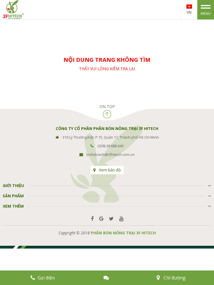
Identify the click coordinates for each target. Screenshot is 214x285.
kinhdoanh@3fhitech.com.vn (110, 154)
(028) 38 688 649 (110, 145)
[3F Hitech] (13, 9)
